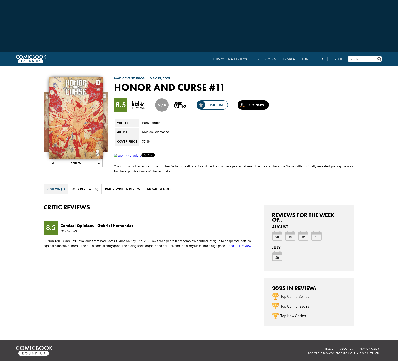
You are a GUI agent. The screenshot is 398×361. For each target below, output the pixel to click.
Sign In (337, 59)
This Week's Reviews (230, 59)
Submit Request (160, 189)
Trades (289, 59)
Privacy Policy (369, 348)
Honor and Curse (160, 87)
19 (290, 237)
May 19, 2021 (160, 78)
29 (277, 257)
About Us (346, 348)
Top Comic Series (294, 296)
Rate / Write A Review (123, 189)
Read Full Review (239, 245)
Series (76, 163)
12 (303, 237)
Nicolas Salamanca (155, 132)
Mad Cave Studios (129, 78)
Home (329, 348)
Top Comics (265, 59)
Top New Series (293, 315)
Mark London (151, 122)
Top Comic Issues (294, 305)
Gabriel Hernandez (115, 225)
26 (277, 237)
